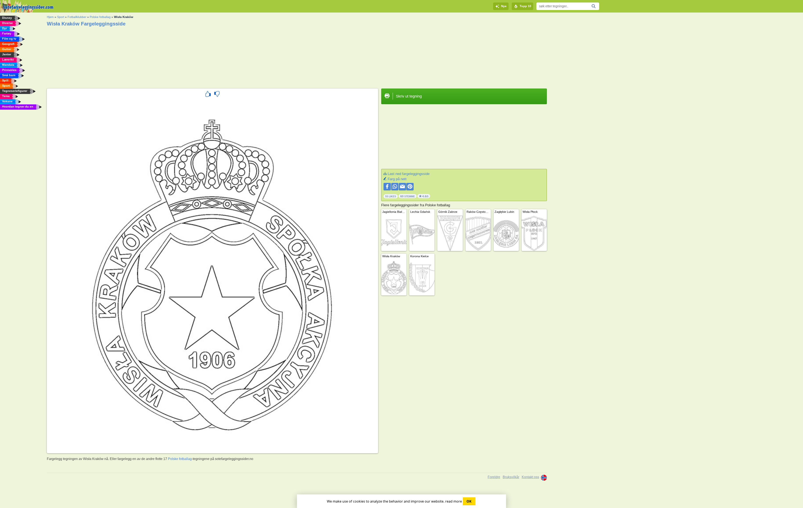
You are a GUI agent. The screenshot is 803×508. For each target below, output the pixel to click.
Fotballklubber (77, 17)
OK (469, 501)
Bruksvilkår (511, 477)
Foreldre (494, 477)
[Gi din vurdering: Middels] (216, 95)
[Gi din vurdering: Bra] (208, 95)
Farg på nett (397, 179)
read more (453, 501)
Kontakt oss (530, 477)
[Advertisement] (172, 56)
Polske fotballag (100, 17)
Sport (60, 17)
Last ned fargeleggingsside (409, 174)
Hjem (50, 17)
